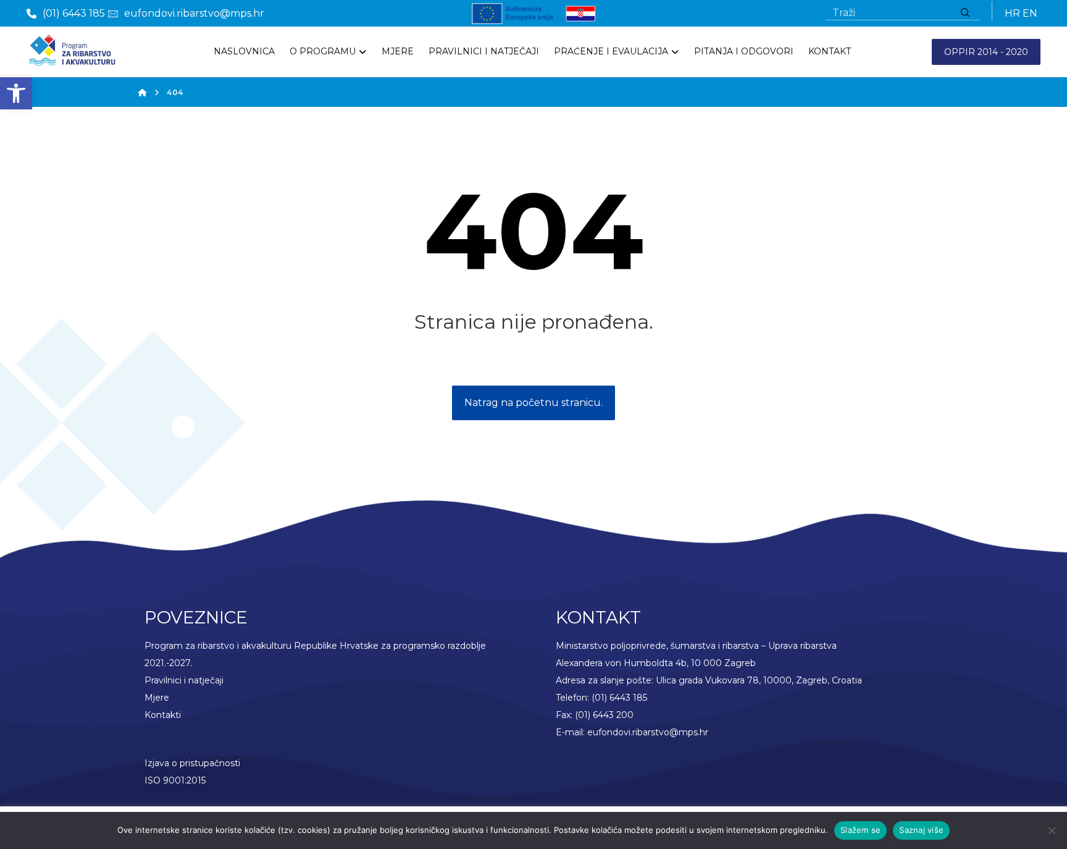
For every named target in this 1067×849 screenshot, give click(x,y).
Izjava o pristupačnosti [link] (192, 763)
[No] (1051, 830)
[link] (16, 93)
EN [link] (1030, 13)
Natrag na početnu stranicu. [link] (533, 402)
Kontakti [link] (162, 714)
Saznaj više (921, 830)
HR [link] (1012, 13)
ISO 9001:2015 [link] (175, 780)
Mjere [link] (156, 697)
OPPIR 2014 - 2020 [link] (986, 51)
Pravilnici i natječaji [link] (184, 680)
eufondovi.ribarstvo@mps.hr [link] (647, 732)
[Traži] (965, 13)
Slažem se (860, 830)
